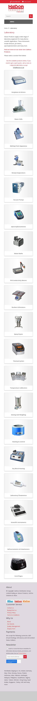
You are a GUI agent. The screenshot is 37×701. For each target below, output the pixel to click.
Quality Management (13, 626)
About (9, 621)
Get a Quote (27, 1)
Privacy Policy (11, 613)
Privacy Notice (22, 653)
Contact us (10, 608)
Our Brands (10, 624)
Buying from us (12, 610)
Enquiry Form (11, 629)
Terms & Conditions (13, 615)
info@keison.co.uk (18, 67)
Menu (12, 22)
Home (6, 28)
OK (25, 656)
